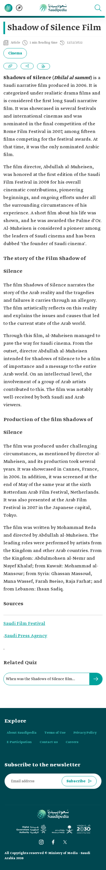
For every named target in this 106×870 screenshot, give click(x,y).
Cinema (15, 53)
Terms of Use (55, 733)
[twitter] (65, 842)
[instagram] (41, 842)
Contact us (49, 742)
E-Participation (19, 742)
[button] (98, 8)
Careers (72, 742)
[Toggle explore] (19, 8)
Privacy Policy (85, 733)
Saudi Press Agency (26, 636)
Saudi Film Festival (24, 624)
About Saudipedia (21, 733)
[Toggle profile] (8, 8)
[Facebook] (53, 842)
